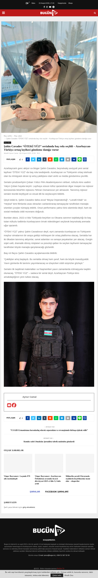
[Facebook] (14, 406)
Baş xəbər (7, 142)
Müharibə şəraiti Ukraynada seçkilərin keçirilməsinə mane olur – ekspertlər (78, 478)
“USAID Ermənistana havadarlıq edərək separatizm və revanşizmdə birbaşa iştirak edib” (49, 430)
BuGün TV (60, 568)
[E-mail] (9, 406)
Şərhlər (35, 492)
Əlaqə (70, 3)
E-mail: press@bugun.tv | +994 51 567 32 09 (54, 555)
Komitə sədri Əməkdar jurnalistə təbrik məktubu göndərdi (49, 441)
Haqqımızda (62, 3)
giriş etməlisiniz (29, 507)
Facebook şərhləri (56, 492)
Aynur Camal (13, 153)
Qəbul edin (56, 575)
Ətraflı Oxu (68, 575)
